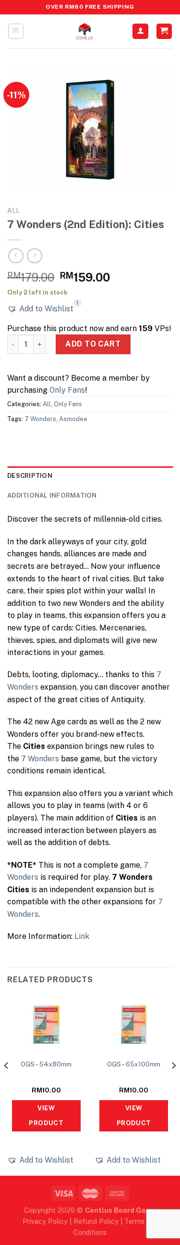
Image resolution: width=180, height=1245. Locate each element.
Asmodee (73, 419)
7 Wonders (40, 419)
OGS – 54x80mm (46, 1064)
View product (46, 1115)
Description (29, 475)
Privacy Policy (45, 1221)
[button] (40, 309)
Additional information (52, 495)
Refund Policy (96, 1221)
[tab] (90, 476)
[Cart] (164, 31)
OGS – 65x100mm (133, 1064)
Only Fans (67, 390)
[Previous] (7, 1084)
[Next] (173, 1084)
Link (81, 936)
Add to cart (92, 343)
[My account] (140, 31)
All (13, 210)
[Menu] (16, 31)
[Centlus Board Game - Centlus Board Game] (84, 31)
